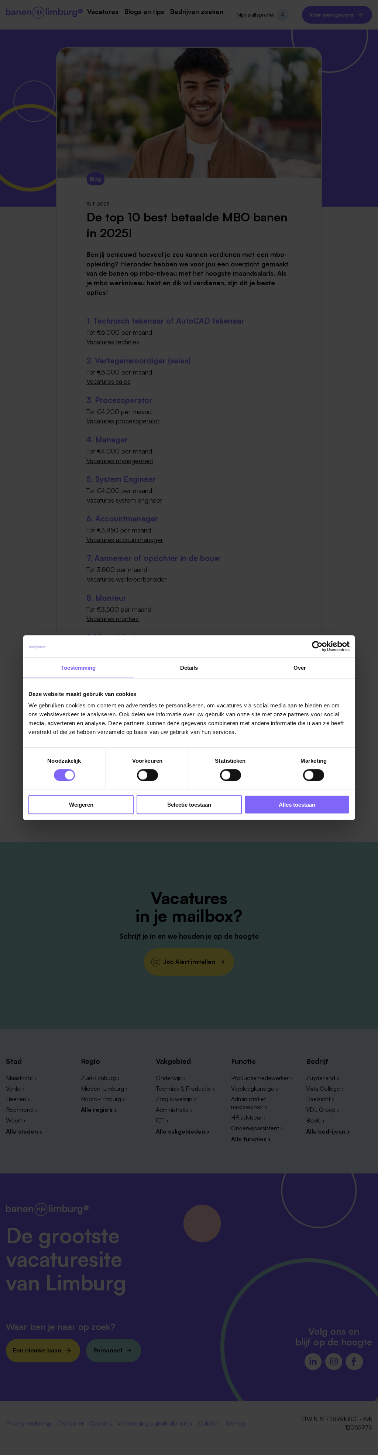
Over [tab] (299, 667)
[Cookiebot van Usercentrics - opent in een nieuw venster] (317, 646)
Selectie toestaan (189, 804)
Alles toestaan (297, 804)
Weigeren (81, 804)
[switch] (147, 775)
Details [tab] (189, 667)
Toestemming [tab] (78, 667)
